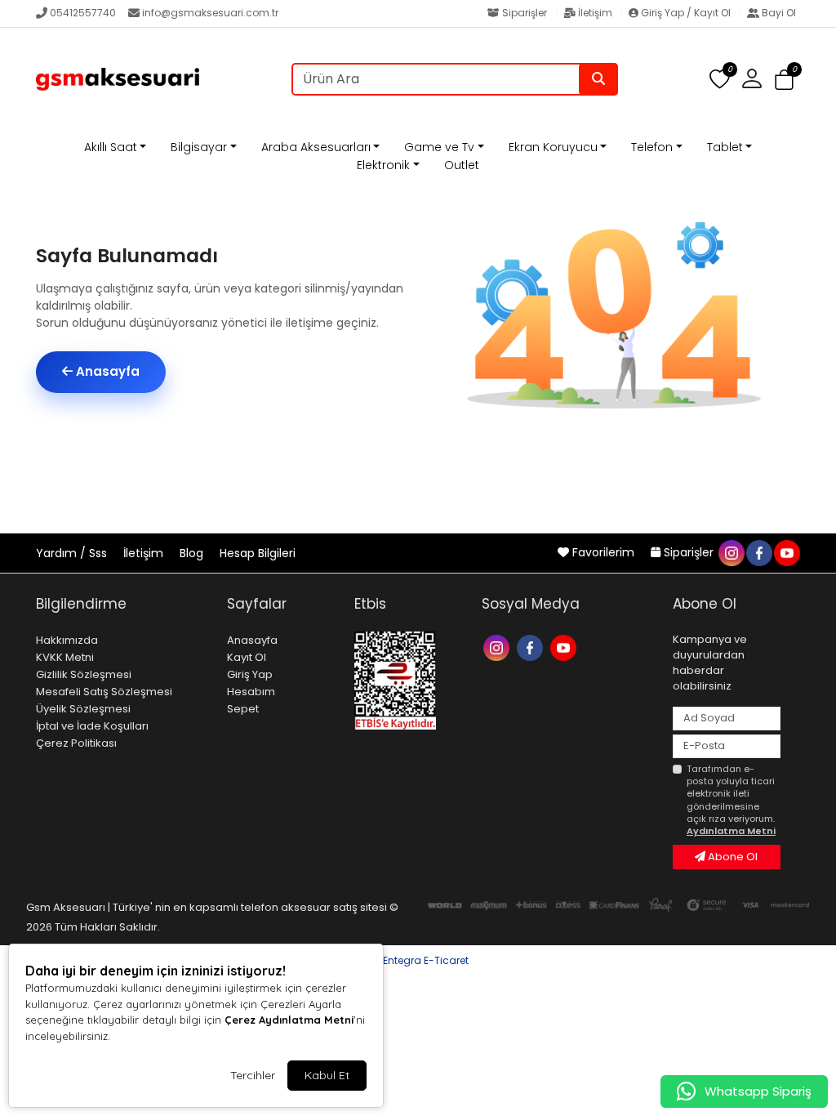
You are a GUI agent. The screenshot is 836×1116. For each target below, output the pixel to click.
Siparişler (524, 13)
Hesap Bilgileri (258, 553)
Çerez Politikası (76, 743)
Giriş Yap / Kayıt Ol (685, 13)
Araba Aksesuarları (316, 147)
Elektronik (383, 165)
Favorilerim (603, 552)
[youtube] (786, 552)
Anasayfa (106, 371)
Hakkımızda (67, 640)
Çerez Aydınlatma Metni (289, 1019)
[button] (784, 79)
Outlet (461, 165)
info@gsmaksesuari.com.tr (210, 13)
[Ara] (598, 79)
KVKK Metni (65, 657)
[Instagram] (498, 646)
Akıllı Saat (110, 147)
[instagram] (731, 552)
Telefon (652, 147)
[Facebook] (532, 646)
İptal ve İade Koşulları (92, 726)
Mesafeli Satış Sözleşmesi (104, 691)
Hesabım (251, 691)
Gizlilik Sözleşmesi (83, 674)
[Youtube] (565, 646)
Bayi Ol (777, 13)
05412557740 (83, 13)
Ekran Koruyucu (553, 147)
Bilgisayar (199, 147)
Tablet (725, 147)
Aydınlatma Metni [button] (731, 830)
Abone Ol (731, 856)
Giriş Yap (250, 674)
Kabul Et (327, 1075)
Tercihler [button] (252, 1075)
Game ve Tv (439, 147)
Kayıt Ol (246, 657)
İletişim (595, 13)
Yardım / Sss (73, 553)
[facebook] (758, 552)
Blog (193, 553)
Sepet (243, 708)
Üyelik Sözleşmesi (83, 708)
